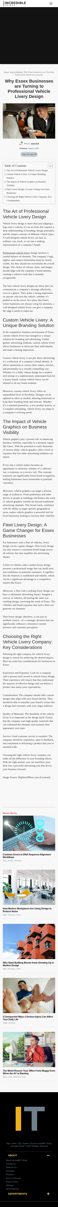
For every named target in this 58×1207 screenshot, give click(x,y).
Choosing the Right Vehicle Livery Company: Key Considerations (29, 199)
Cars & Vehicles (16, 72)
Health (10, 861)
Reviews (18, 861)
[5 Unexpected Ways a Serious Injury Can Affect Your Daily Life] (29, 995)
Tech (4, 861)
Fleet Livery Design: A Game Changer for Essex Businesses (28, 191)
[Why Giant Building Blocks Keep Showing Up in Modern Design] (29, 941)
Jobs (10, 1077)
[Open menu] (52, 3)
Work (5, 915)
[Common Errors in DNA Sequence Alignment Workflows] (29, 833)
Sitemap (9, 1185)
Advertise (10, 1171)
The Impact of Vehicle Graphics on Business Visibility (26, 184)
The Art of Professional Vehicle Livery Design (27, 170)
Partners (10, 1174)
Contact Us (11, 1164)
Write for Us (11, 1167)
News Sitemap (12, 1189)
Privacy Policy (12, 1182)
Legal (5, 1023)
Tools (18, 915)
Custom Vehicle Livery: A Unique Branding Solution (26, 176)
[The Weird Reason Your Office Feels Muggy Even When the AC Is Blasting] (29, 1049)
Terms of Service (13, 1178)
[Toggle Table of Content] (49, 166)
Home (6, 72)
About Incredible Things (16, 1160)
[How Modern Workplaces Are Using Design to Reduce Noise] (29, 887)
